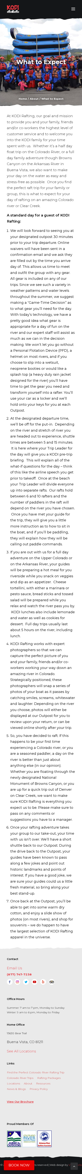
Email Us (14, 968)
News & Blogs (16, 1089)
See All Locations (21, 1051)
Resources (43, 1083)
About (28, 1083)
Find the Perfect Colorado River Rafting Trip (35, 1072)
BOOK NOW (19, 1165)
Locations (13, 1083)
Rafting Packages (49, 1078)
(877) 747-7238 (19, 974)
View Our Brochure (20, 1101)
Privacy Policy (39, 1089)
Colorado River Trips (20, 1078)
